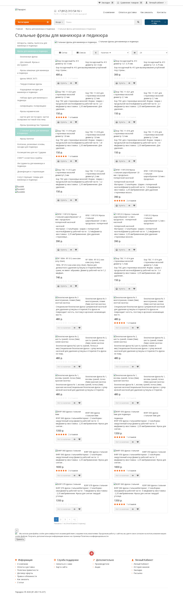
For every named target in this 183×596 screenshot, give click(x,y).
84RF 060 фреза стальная (95, 452)
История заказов (141, 567)
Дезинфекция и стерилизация (30, 171)
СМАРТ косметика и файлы (29, 158)
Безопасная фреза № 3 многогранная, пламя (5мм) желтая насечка (95, 301)
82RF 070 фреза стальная (95, 485)
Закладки (138, 570)
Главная (19, 29)
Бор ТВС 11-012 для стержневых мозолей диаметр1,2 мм (95, 174)
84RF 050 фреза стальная (154, 452)
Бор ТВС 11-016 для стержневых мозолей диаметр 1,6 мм (153, 135)
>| (74, 519)
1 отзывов (73, 117)
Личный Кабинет (141, 564)
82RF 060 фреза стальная (154, 485)
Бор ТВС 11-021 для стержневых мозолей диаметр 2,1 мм (153, 96)
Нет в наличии (63, 327)
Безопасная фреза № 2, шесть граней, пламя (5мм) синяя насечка (154, 340)
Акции (97, 567)
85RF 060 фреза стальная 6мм (92, 414)
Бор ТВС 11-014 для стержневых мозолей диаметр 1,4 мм (153, 262)
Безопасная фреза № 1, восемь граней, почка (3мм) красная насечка (154, 379)
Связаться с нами (64, 564)
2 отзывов (131, 200)
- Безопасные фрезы (27, 56)
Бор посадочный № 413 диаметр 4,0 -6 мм (96, 63)
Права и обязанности (27, 576)
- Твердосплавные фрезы (29, 84)
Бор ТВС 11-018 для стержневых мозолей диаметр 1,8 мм (95, 135)
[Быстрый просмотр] (71, 83)
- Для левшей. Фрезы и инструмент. (28, 63)
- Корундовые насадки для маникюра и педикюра (30, 90)
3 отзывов (73, 470)
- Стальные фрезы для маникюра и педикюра (33, 131)
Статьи (20, 582)
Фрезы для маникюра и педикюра (40, 29)
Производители (102, 564)
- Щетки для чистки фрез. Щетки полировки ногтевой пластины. (33, 118)
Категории (23, 22)
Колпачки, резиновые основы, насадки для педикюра (31, 145)
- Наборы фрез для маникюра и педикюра (32, 99)
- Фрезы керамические (28, 111)
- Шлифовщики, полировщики (31, 106)
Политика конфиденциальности (95, 536)
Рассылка (138, 573)
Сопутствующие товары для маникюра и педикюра (30, 178)
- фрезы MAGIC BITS (27, 78)
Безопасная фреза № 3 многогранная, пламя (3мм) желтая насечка (154, 301)
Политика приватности (27, 570)
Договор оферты (25, 573)
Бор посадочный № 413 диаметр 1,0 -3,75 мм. (154, 63)
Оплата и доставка (26, 567)
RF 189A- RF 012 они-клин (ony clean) (94, 261)
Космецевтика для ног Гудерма (31, 152)
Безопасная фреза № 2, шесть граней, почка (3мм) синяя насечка (96, 340)
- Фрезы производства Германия (33, 125)
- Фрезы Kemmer (25, 138)
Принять (20, 539)
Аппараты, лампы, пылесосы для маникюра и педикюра (32, 44)
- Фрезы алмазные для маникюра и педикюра (33, 71)
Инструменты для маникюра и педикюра (31, 164)
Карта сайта (61, 567)
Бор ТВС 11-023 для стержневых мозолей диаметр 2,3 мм (95, 96)
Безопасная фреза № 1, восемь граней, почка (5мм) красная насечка (96, 379)
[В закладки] (76, 83)
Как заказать (23, 579)
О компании (22, 564)
